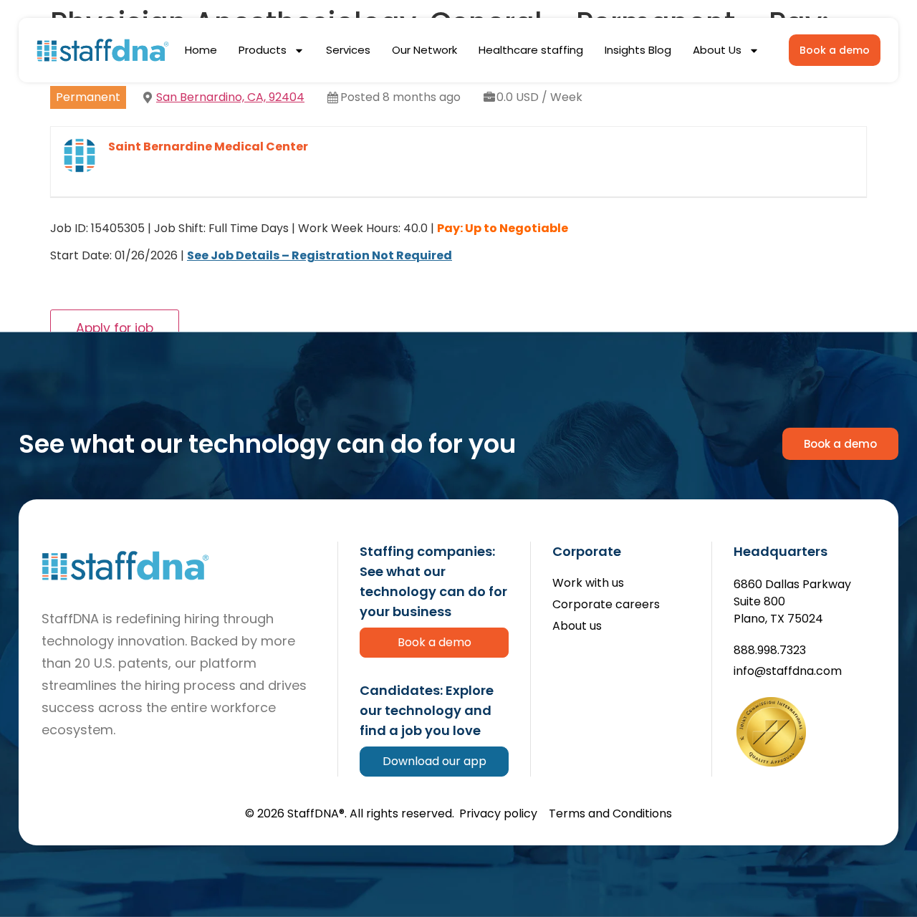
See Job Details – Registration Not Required (319, 255)
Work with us (588, 583)
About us (577, 626)
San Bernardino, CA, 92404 (230, 97)
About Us (717, 49)
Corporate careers (606, 605)
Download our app (434, 761)
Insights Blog (638, 49)
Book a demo (434, 642)
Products (263, 49)
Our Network (424, 49)
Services (348, 49)
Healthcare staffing (531, 49)
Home (201, 49)
